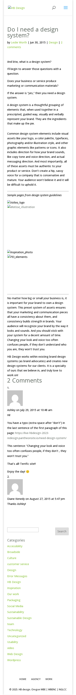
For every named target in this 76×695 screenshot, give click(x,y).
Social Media (15, 606)
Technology (14, 630)
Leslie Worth (19, 42)
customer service (18, 564)
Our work (13, 594)
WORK (48, 679)
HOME (22, 679)
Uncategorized (16, 636)
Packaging (13, 600)
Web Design (15, 654)
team (10, 624)
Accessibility (14, 546)
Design (53, 42)
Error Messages (17, 576)
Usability (12, 642)
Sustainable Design (19, 618)
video (10, 648)
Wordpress (14, 660)
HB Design (14, 582)
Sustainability (15, 612)
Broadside (13, 552)
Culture (11, 558)
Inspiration (14, 588)
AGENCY (36, 679)
